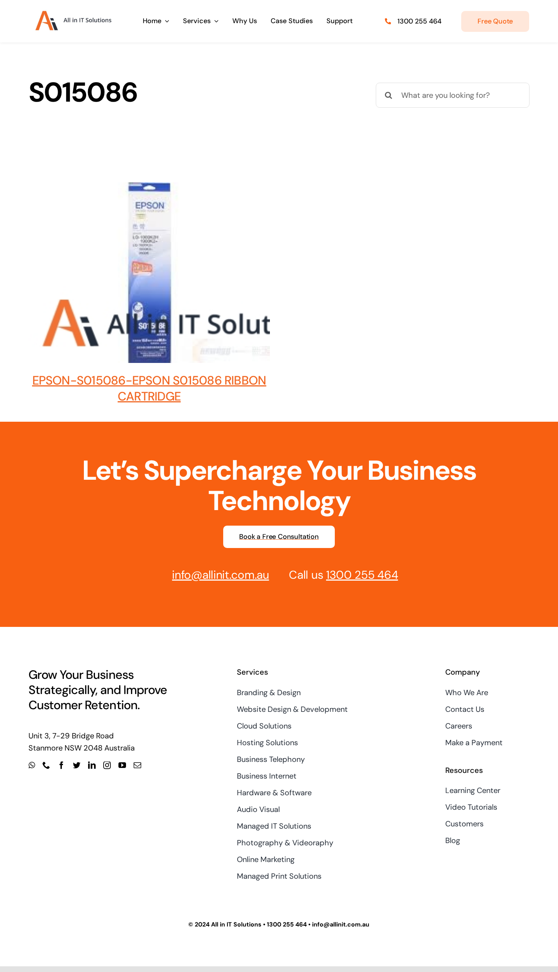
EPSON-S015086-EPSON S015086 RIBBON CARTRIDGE (149, 388)
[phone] (46, 765)
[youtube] (122, 765)
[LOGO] (72, 11)
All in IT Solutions (236, 924)
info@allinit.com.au (220, 574)
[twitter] (76, 765)
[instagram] (107, 765)
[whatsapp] (31, 765)
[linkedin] (92, 765)
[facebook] (61, 765)
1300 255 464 (419, 21)
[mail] (137, 765)
